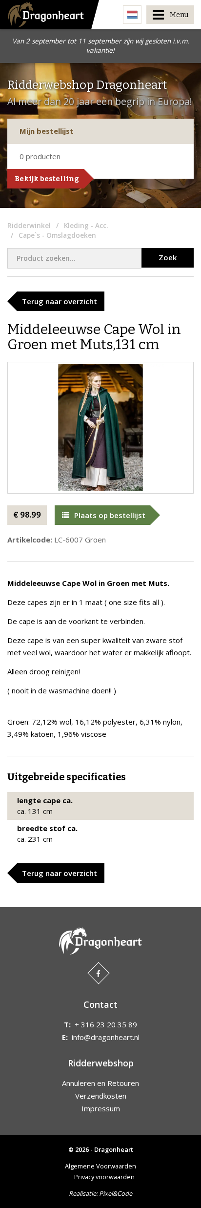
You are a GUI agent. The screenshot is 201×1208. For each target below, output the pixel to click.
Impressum (100, 1108)
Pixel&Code (115, 1193)
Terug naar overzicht (59, 301)
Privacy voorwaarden (104, 1176)
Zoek (168, 257)
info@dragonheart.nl (106, 1037)
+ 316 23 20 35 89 (106, 1024)
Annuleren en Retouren (100, 1083)
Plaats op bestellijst (109, 515)
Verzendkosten (100, 1096)
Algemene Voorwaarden (100, 1166)
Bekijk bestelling (47, 178)
